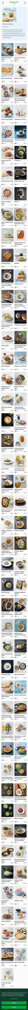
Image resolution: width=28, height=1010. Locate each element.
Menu (3, 3)
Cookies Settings (14, 998)
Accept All (14, 1007)
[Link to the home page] (14, 2)
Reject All (14, 1002)
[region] (14, 999)
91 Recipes (6, 27)
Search (25, 3)
